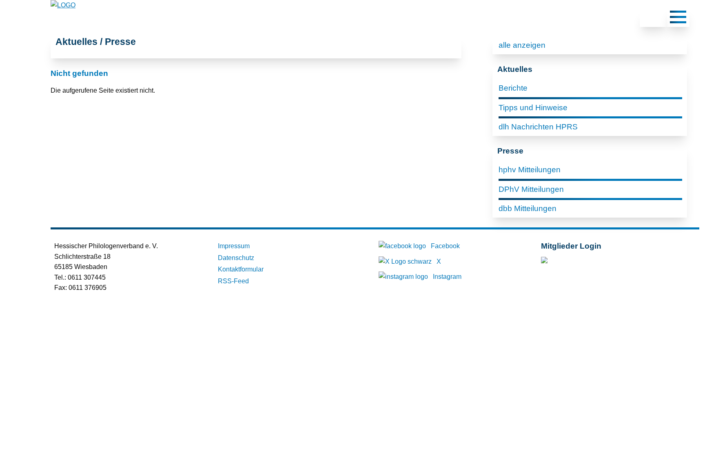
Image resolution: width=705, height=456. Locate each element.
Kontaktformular (241, 269)
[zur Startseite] (63, 5)
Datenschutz (236, 257)
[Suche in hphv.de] (653, 18)
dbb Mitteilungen (527, 208)
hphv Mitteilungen (530, 169)
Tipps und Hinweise (533, 107)
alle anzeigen (522, 45)
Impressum (234, 245)
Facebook (445, 245)
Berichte (513, 88)
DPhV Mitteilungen (531, 189)
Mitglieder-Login (585, 261)
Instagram (447, 276)
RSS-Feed (233, 281)
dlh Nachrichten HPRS (538, 126)
